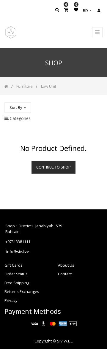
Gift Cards (13, 265)
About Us (66, 265)
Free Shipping (16, 282)
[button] (17, 107)
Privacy (11, 300)
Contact (65, 274)
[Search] (98, 104)
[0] (66, 10)
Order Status (16, 274)
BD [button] (86, 10)
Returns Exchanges (21, 291)
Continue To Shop (53, 167)
